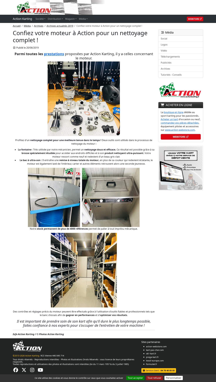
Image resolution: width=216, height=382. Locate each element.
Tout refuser (154, 377)
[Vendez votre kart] (180, 167)
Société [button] (40, 18)
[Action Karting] (69, 7)
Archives (38, 26)
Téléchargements (170, 56)
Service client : (160, 370)
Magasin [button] (70, 18)
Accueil (17, 26)
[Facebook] (16, 370)
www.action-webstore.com (180, 130)
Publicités (166, 62)
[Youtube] (40, 370)
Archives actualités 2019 (60, 26)
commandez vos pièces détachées (180, 122)
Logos (164, 44)
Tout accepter (135, 377)
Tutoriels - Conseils (171, 74)
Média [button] (82, 18)
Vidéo (164, 50)
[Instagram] (32, 370)
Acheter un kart (169, 119)
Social (164, 38)
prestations (54, 53)
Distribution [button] (54, 18)
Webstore (194, 19)
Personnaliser (173, 377)
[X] (24, 370)
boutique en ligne (173, 112)
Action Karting (22, 19)
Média (27, 26)
